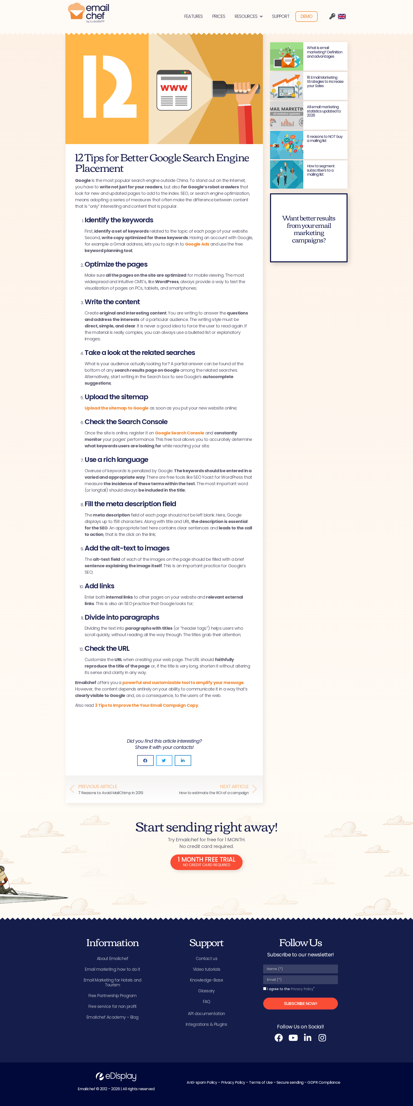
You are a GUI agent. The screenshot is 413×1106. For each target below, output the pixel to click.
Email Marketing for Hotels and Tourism (112, 982)
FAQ (206, 1002)
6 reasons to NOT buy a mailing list (324, 139)
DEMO (306, 16)
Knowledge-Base (206, 980)
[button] (145, 760)
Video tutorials (206, 969)
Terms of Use (260, 1082)
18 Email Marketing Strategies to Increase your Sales (325, 82)
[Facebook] (278, 1037)
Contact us (206, 958)
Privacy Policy (302, 989)
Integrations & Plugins (206, 1024)
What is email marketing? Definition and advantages (324, 52)
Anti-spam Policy (202, 1082)
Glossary (206, 991)
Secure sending (290, 1082)
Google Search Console (179, 433)
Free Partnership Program (112, 996)
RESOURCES (246, 16)
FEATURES (193, 16)
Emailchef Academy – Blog (112, 1017)
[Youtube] (293, 1037)
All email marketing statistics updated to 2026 (324, 111)
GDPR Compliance (323, 1082)
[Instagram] (322, 1037)
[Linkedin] (308, 1037)
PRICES (218, 16)
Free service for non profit (112, 1006)
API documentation (206, 1013)
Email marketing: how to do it (112, 969)
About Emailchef (112, 958)
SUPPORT (280, 16)
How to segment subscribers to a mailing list (321, 170)
